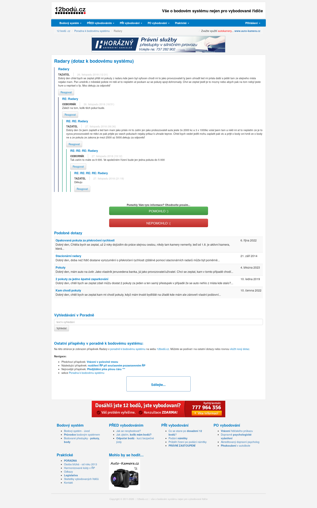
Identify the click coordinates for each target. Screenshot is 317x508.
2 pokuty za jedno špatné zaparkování (82, 279)
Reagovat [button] (66, 92)
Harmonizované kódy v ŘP (79, 468)
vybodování (130, 23)
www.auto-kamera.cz (247, 31)
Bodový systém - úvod (77, 431)
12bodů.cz (163, 349)
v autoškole (235, 445)
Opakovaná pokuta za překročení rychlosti (85, 240)
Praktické (181, 23)
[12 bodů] (70, 10)
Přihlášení (251, 23)
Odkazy (68, 471)
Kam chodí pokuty (68, 290)
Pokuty (60, 267)
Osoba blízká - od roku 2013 (80, 464)
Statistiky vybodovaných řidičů (81, 479)
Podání (178, 438)
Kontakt (68, 482)
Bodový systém (69, 23)
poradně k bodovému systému (115, 343)
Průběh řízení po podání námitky (188, 442)
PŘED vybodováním (99, 23)
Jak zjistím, (134, 434)
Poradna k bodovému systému (86, 373)
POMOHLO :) (158, 210)
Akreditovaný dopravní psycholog (240, 442)
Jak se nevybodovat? (128, 431)
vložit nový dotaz (239, 349)
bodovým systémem (82, 434)
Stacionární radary (68, 256)
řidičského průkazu (237, 431)
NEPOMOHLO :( (158, 223)
